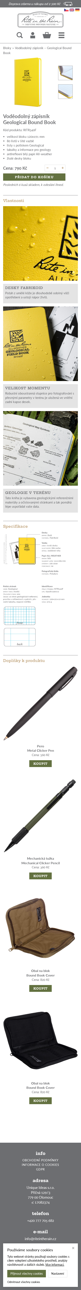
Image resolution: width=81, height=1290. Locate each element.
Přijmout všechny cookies (26, 1273)
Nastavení (57, 1273)
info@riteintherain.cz (40, 1239)
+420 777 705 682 (40, 1220)
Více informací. (54, 1264)
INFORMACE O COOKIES (40, 1165)
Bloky (7, 48)
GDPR (40, 1169)
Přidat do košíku (34, 177)
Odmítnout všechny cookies (23, 1282)
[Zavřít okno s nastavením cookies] (73, 1248)
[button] (61, 35)
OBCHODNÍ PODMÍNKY (40, 1160)
